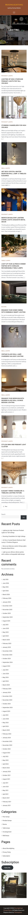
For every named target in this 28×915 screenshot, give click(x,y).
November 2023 (7, 700)
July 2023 (5, 715)
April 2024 (6, 681)
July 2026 (5, 579)
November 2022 (7, 745)
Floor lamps (6, 817)
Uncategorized (7, 832)
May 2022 (6, 760)
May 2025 (6, 632)
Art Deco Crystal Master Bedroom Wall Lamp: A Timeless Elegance (13, 174)
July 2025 (5, 624)
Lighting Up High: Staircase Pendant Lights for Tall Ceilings (12, 81)
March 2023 (6, 730)
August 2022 (6, 752)
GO (24, 517)
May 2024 (6, 677)
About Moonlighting (8, 848)
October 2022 (7, 749)
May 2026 (6, 587)
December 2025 (7, 606)
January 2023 (7, 737)
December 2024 (7, 651)
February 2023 (7, 734)
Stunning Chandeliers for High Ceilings (14, 536)
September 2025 (8, 617)
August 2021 (6, 779)
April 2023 (6, 726)
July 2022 (5, 756)
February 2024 (7, 688)
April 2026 (6, 591)
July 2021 (5, 783)
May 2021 (6, 790)
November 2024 (7, 655)
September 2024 (8, 662)
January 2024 (7, 692)
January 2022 (7, 771)
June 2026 (6, 583)
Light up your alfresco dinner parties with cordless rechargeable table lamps (13, 266)
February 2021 (7, 801)
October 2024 (7, 658)
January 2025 (7, 647)
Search (3, 514)
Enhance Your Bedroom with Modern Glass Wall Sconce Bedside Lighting (12, 400)
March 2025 (6, 639)
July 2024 (5, 670)
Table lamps (5, 260)
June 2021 (6, 786)
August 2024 (6, 666)
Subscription (6, 856)
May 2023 (6, 722)
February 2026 (7, 598)
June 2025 (6, 628)
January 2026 (7, 602)
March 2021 (6, 798)
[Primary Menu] (14, 12)
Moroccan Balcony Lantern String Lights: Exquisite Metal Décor (13, 220)
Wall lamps (5, 168)
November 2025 (7, 609)
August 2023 (6, 711)
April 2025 (6, 636)
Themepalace (18, 912)
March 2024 (6, 685)
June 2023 (6, 719)
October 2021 (7, 775)
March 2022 (6, 768)
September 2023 (8, 707)
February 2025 (7, 643)
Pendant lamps (7, 75)
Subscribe (7, 867)
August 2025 (6, 621)
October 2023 (7, 704)
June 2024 (6, 673)
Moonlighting (18, 908)
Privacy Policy (7, 852)
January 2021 (7, 805)
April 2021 (6, 794)
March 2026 (6, 594)
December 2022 (7, 741)
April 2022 (6, 764)
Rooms (3, 306)
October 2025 (7, 613)
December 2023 (7, 696)
